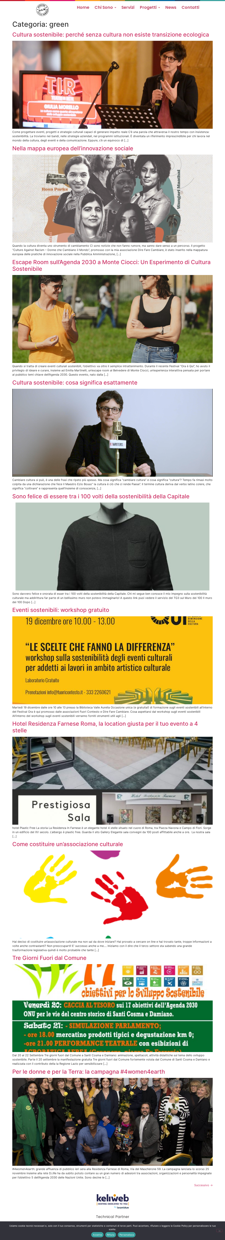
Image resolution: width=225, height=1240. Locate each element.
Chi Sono (104, 7)
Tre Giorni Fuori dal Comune (49, 957)
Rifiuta (110, 1234)
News (170, 7)
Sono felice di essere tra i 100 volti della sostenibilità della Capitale (100, 496)
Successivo (203, 1185)
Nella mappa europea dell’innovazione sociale (72, 148)
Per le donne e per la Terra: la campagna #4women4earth (88, 1071)
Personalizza (127, 1234)
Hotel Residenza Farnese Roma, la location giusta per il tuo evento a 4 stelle (105, 727)
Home (83, 7)
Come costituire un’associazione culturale (67, 844)
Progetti (148, 7)
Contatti (190, 7)
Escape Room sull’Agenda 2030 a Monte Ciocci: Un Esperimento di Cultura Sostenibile (111, 265)
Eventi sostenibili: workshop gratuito (60, 609)
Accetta (97, 1234)
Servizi (127, 7)
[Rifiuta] (219, 1230)
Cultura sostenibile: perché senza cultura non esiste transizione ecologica (110, 34)
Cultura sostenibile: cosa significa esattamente (74, 382)
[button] (105, 7)
